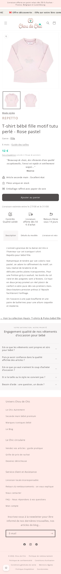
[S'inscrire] (52, 533)
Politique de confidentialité (20, 560)
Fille (12, 138)
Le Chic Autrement (15, 409)
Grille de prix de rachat (18, 454)
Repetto (10, 118)
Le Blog (9, 429)
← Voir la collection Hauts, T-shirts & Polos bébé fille (30, 318)
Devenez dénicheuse (16, 461)
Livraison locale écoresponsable (22, 480)
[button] (6, 23)
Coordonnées (42, 569)
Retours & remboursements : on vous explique (30, 486)
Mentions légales (46, 565)
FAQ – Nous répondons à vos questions (26, 499)
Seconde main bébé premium (21, 416)
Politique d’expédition (25, 569)
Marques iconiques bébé (18, 422)
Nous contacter (13, 493)
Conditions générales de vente (23, 565)
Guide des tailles (20, 144)
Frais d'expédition (9, 155)
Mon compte (12, 506)
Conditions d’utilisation (44, 560)
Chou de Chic (20, 556)
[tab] (10, 235)
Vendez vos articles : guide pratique (24, 448)
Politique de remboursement (41, 556)
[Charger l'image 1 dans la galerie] (11, 100)
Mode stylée (8, 112)
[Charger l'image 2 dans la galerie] (30, 100)
